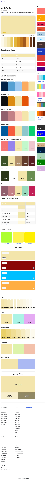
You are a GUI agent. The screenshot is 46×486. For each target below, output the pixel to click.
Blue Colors (17, 410)
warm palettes (3, 455)
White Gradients (8, 225)
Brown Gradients (4, 422)
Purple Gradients (4, 420)
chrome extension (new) (5, 469)
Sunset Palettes (3, 438)
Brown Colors (17, 414)
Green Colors (17, 418)
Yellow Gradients (4, 414)
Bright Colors (17, 430)
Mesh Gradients (4, 418)
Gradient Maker (17, 447)
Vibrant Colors (17, 428)
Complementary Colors (19, 441)
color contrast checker (19, 451)
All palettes (3, 461)
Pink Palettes (3, 449)
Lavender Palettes (4, 451)
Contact (2, 467)
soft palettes (3, 459)
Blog (2, 471)
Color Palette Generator (19, 453)
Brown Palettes (3, 441)
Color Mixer (17, 438)
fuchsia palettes (4, 453)
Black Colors (17, 422)
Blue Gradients (3, 412)
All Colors (16, 432)
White (4, 12)
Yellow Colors (17, 416)
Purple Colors (17, 426)
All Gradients (3, 424)
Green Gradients (4, 416)
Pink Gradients (3, 410)
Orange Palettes (4, 443)
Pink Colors (17, 412)
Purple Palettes (3, 447)
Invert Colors (17, 443)
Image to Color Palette (19, 445)
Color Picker (17, 455)
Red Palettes (3, 445)
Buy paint (4, 32)
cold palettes (3, 457)
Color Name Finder (18, 449)
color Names (17, 457)
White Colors (17, 424)
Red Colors (17, 420)
